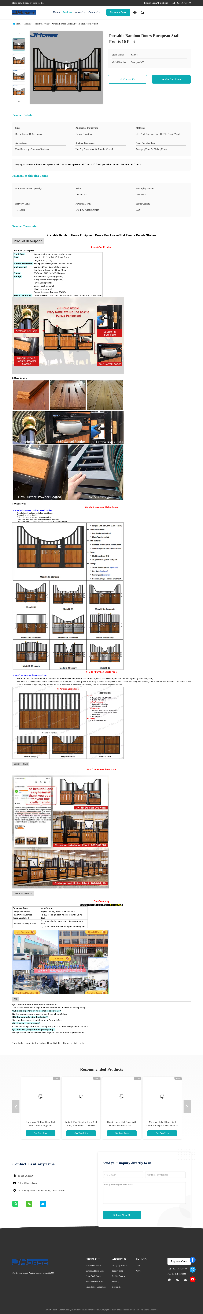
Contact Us (94, 12)
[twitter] (192, 1269)
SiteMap (115, 1281)
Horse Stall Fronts (41, 24)
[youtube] (192, 1279)
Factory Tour (117, 1271)
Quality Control (118, 1276)
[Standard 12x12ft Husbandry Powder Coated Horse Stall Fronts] (122, 1096)
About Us (80, 12)
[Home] (24, 12)
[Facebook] (192, 1259)
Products (67, 12)
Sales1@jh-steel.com (27, 1183)
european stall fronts (73, 1043)
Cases (138, 1265)
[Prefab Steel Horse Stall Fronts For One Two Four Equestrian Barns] (40, 1096)
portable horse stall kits (50, 1043)
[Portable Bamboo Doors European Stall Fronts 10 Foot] (66, 67)
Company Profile (119, 1265)
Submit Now (120, 1215)
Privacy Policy (51, 1310)
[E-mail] (46, 1206)
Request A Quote (118, 12)
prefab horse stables (28, 1043)
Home (56, 12)
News (138, 1271)
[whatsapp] (19, 1206)
